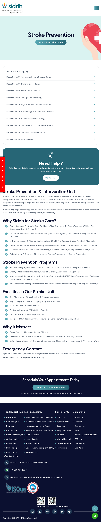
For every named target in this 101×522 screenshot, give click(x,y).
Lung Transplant (33, 434)
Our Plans (79, 448)
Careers (78, 421)
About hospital (64, 439)
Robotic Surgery (33, 443)
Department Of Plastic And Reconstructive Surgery (30, 77)
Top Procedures (64, 443)
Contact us (80, 426)
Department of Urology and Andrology (24, 97)
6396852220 (42, 462)
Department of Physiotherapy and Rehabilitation (29, 104)
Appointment (63, 421)
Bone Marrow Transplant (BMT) (40, 448)
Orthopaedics (12, 439)
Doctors (61, 417)
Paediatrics (11, 443)
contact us (51, 178)
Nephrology (11, 452)
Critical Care (11, 430)
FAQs (77, 430)
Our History (80, 443)
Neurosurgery (12, 421)
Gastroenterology (14, 434)
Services (61, 426)
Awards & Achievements (86, 434)
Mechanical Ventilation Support (40, 421)
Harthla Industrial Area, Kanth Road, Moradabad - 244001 (36, 477)
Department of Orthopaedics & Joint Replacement (30, 125)
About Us (79, 417)
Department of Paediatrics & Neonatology (26, 118)
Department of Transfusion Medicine (23, 84)
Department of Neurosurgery (20, 139)
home (40, 42)
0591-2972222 (29, 462)
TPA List (78, 439)
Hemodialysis (32, 439)
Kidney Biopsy (32, 452)
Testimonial (62, 448)
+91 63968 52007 (18, 470)
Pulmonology (12, 448)
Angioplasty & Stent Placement (40, 417)
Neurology (11, 426)
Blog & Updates (64, 430)
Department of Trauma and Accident (24, 90)
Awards (60, 434)
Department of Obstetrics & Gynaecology (26, 132)
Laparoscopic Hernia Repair (38, 426)
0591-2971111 (16, 462)
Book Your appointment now (51, 387)
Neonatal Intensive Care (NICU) (39, 430)
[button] (96, 8)
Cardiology (11, 417)
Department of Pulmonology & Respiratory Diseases (30, 111)
